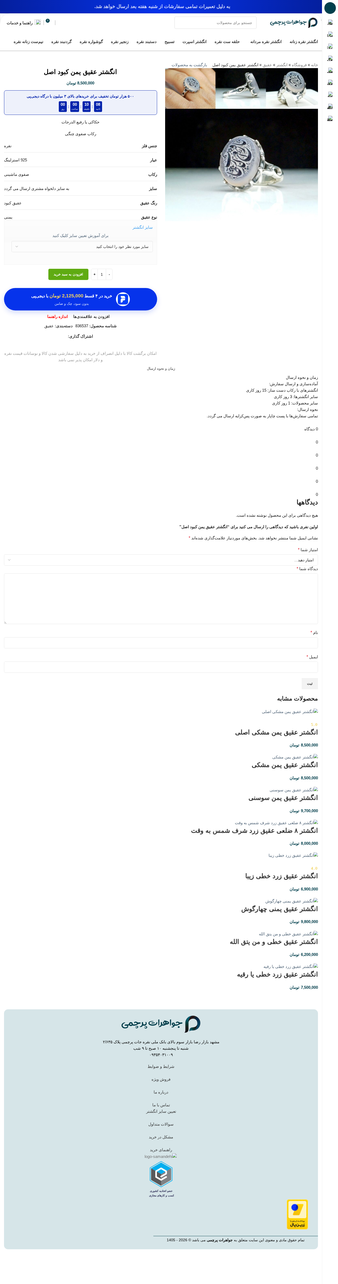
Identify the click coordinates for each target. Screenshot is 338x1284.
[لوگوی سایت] (294, 22)
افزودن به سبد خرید (68, 274)
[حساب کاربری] (60, 22)
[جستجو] (180, 23)
